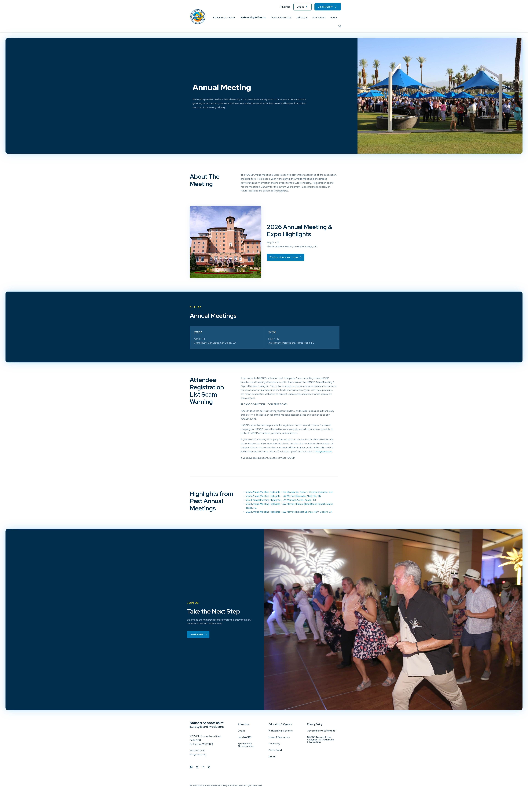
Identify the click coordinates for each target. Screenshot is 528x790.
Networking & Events (253, 17)
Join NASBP (244, 737)
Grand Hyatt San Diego (206, 342)
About (333, 17)
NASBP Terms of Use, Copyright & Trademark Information (320, 739)
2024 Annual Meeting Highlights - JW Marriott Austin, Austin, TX (281, 499)
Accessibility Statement (321, 730)
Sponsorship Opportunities (246, 745)
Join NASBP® (325, 6)
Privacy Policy (314, 724)
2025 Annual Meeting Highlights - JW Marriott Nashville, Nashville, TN (283, 495)
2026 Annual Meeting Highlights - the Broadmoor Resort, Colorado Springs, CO (289, 491)
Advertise (285, 6)
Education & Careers (224, 17)
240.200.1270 (197, 750)
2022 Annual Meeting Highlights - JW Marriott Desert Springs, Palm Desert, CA (289, 511)
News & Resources (281, 17)
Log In (300, 6)
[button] (236, 17)
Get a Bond (319, 17)
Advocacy (302, 17)
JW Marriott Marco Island (281, 342)
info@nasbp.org (324, 451)
